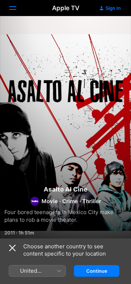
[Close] (12, 248)
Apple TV (65, 8)
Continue (96, 271)
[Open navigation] (17, 8)
